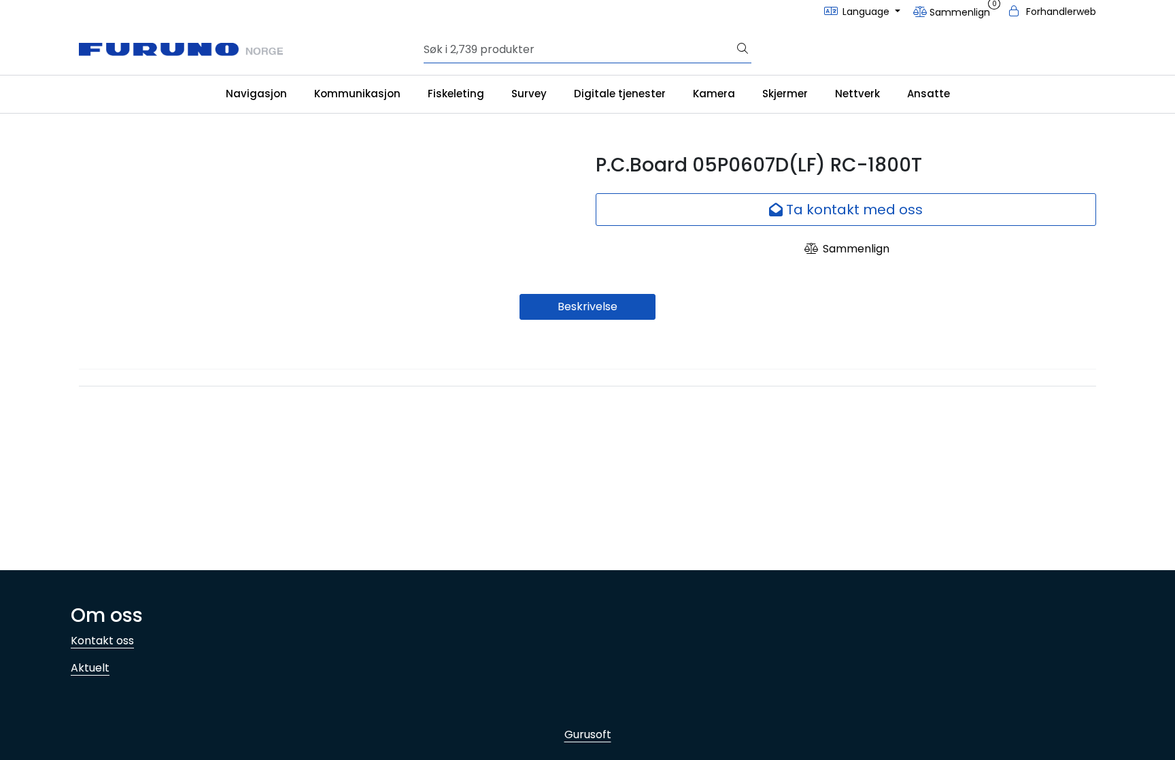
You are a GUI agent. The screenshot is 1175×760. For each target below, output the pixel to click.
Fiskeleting (456, 93)
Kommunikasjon (357, 93)
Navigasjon (256, 93)
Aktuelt (90, 668)
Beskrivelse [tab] (587, 306)
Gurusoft (587, 734)
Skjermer (785, 93)
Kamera (714, 93)
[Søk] (742, 49)
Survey (529, 93)
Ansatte (928, 93)
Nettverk (857, 93)
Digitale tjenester (620, 93)
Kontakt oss (102, 640)
